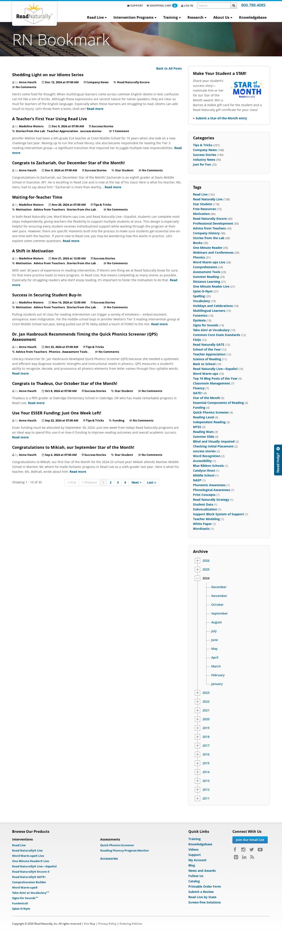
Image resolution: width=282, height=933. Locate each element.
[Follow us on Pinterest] (236, 857)
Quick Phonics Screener (211, 412)
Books (197, 243)
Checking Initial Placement (213, 446)
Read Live (95, 17)
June (214, 640)
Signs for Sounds (205, 325)
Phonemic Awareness (209, 485)
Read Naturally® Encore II (30, 872)
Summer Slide (203, 436)
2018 (206, 737)
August (216, 622)
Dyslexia (199, 320)
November (219, 596)
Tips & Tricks (102, 205)
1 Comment (121, 131)
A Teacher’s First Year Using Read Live (49, 118)
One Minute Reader (207, 248)
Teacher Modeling (206, 519)
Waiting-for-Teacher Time (37, 197)
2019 (206, 728)
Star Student (124, 170)
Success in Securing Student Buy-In (47, 294)
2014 (206, 772)
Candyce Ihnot (204, 470)
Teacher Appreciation (62, 131)
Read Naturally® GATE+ (29, 877)
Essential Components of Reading (218, 403)
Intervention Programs (133, 17)
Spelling (199, 296)
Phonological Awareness (211, 490)
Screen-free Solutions (204, 902)
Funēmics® (20, 903)
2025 (206, 569)
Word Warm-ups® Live (28, 856)
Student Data (203, 504)
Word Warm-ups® (25, 887)
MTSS (197, 427)
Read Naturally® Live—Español (34, 866)
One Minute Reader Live (211, 286)
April (214, 658)
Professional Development (213, 223)
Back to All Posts (169, 68)
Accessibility (202, 461)
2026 (206, 561)
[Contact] (278, 460)
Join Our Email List (250, 840)
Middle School (203, 475)
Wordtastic (201, 529)
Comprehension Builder (29, 882)
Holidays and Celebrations (213, 306)
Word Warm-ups (205, 373)
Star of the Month (206, 398)
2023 (206, 693)
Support (136, 5)
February (218, 675)
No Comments (26, 87)
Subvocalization (205, 509)
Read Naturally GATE (208, 344)
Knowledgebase (253, 17)
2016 (206, 754)
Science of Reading (207, 359)
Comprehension (205, 267)
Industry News (204, 159)
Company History (206, 233)
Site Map (89, 924)
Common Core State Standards (216, 335)
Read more (95, 109)
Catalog (194, 881)
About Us (221, 17)
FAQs (197, 340)
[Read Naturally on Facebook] (235, 849)
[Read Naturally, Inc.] (34, 13)
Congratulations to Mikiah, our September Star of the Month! (73, 447)
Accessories (109, 858)
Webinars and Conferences (213, 252)
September (219, 613)
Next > (136, 482)
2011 (206, 798)
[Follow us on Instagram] (243, 849)
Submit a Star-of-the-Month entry (221, 118)
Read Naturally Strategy (211, 499)
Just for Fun (202, 164)
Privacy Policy (107, 924)
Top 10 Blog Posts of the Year (215, 378)
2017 (206, 746)
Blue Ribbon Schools (208, 466)
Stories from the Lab (30, 131)
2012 (206, 790)
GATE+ (198, 393)
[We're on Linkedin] (244, 857)
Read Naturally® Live (27, 850)
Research (195, 17)
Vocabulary (201, 301)
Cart (163, 5)
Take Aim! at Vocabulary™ (30, 893)
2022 (206, 702)
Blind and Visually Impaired (214, 441)
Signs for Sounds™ (25, 898)
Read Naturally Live (208, 199)
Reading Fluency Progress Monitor (124, 850)
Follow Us (195, 876)
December (218, 587)
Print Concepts (204, 495)
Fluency (199, 388)
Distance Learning (206, 281)
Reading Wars (203, 432)
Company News (97, 82)
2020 (206, 719)
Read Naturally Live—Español (215, 369)
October (217, 605)
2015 (206, 763)
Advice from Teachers (49, 209)
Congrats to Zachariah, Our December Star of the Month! (68, 162)
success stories (90, 131)
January (217, 684)
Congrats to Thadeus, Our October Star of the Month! (64, 383)
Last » (151, 482)
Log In (188, 5)
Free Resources (204, 209)
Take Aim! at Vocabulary (211, 330)
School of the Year (207, 349)
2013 (206, 781)
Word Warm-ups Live (209, 262)
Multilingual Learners (209, 311)
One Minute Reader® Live (30, 861)
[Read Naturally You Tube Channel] (260, 849)
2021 (206, 710)
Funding (118, 420)
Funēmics (200, 315)
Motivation (24, 209)
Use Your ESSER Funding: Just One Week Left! (56, 413)
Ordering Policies (130, 924)
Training (170, 17)
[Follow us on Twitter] (251, 849)
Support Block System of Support (218, 514)
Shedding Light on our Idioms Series (47, 74)
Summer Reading (206, 277)
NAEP (197, 480)
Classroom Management (211, 383)
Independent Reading (209, 422)
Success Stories (102, 126)
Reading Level (203, 417)
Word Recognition (206, 456)
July (214, 631)
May (214, 649)
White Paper (202, 524)
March (216, 666)
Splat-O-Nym (203, 291)
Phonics (54, 352)
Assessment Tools (74, 352)
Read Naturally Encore (133, 82)
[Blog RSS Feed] (252, 857)
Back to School (204, 364)
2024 (206, 578)
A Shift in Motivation (33, 250)
